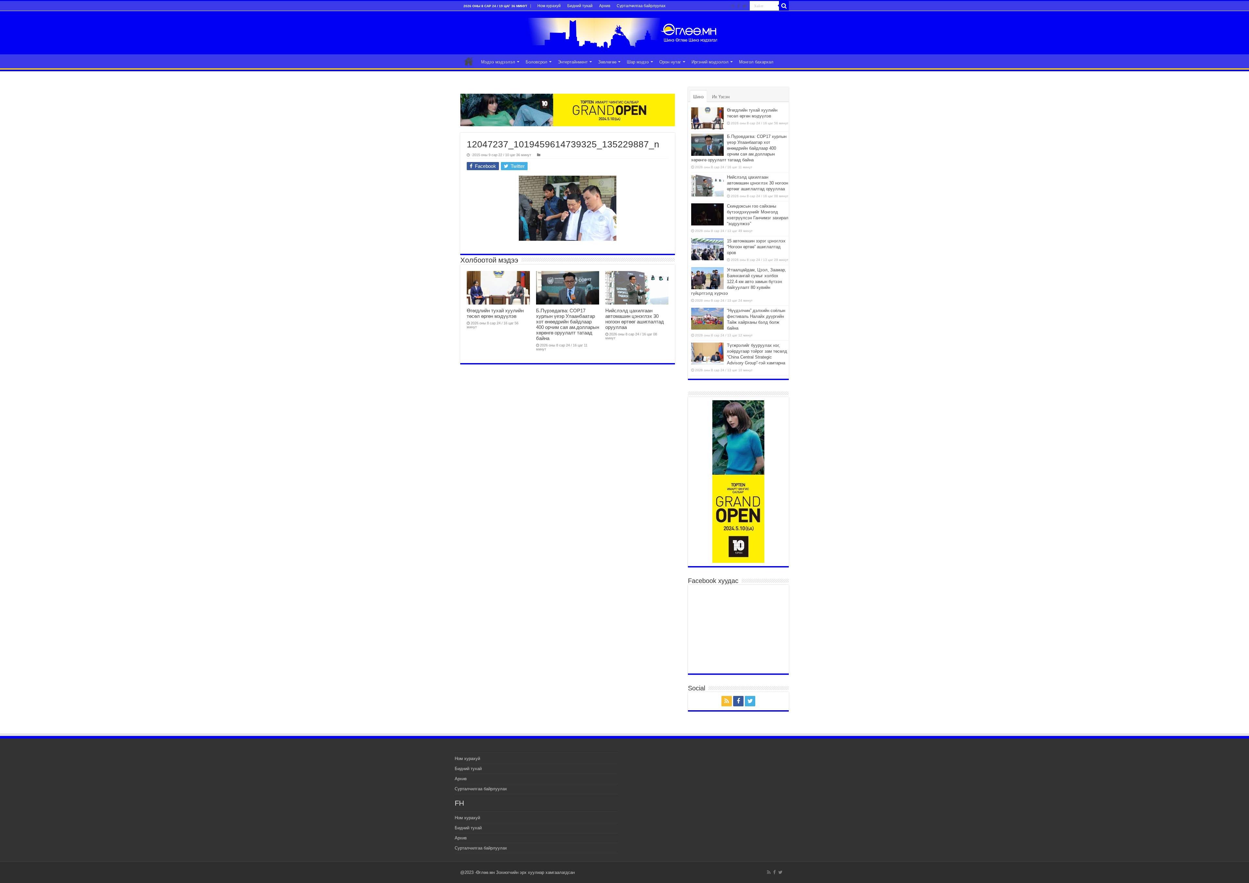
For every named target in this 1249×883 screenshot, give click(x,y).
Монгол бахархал (756, 62)
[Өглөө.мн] (624, 33)
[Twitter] (744, 6)
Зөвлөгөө (607, 62)
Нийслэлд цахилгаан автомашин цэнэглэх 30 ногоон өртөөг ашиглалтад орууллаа (634, 319)
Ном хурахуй (549, 6)
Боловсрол (536, 62)
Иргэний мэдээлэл (710, 62)
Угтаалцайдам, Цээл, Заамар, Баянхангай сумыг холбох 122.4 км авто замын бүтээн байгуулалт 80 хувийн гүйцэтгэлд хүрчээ (738, 281)
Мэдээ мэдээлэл (498, 62)
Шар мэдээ (638, 62)
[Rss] (733, 6)
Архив (604, 6)
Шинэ (698, 96)
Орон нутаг (670, 62)
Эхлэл (468, 61)
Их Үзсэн (721, 96)
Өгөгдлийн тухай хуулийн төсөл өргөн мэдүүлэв (495, 313)
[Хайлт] (784, 6)
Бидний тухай (580, 6)
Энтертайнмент (573, 62)
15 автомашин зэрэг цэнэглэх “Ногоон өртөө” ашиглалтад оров (756, 246)
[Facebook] (739, 6)
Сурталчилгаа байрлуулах (641, 6)
